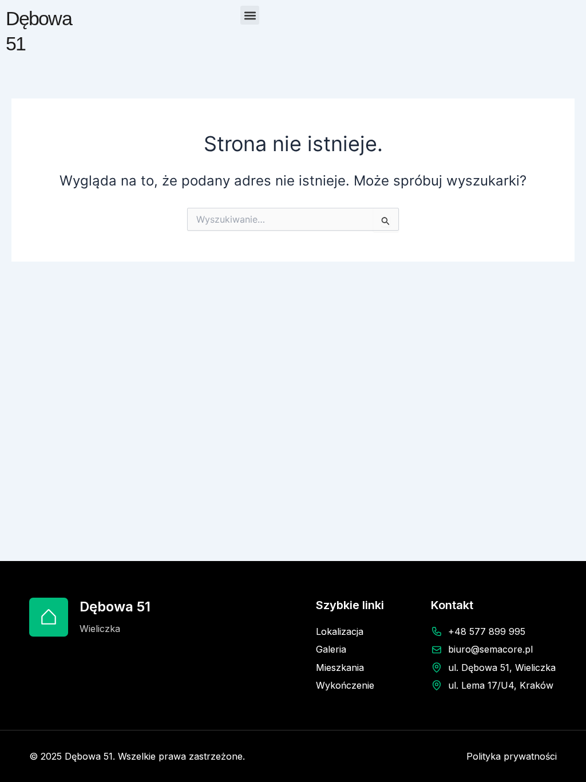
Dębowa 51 (115, 606)
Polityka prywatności (511, 756)
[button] (249, 15)
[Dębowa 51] (48, 617)
